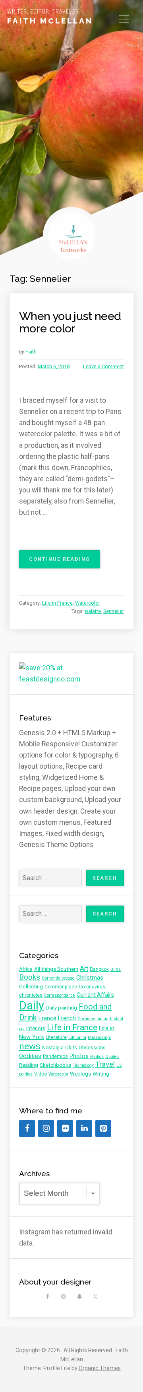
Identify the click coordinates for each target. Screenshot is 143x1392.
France (47, 1018)
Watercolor (87, 603)
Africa (26, 969)
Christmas (89, 977)
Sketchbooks (55, 1065)
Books (29, 977)
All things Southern (56, 969)
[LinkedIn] (84, 1128)
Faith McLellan (50, 20)
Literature (56, 1037)
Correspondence (59, 995)
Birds (115, 969)
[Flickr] (65, 1128)
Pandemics (55, 1056)
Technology (83, 1065)
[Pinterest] (103, 1128)
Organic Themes (100, 1368)
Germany (86, 1018)
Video (40, 1074)
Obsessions (92, 1047)
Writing (101, 1074)
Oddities (30, 1056)
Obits (71, 1047)
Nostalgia (53, 1047)
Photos (79, 1056)
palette (93, 611)
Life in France (57, 603)
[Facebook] (27, 1128)
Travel (105, 1064)
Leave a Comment (103, 366)
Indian (102, 1018)
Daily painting (61, 1008)
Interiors (35, 1028)
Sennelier (113, 611)
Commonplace (60, 987)
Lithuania (77, 1037)
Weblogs (80, 1074)
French (67, 1018)
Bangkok (99, 969)
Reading (28, 1065)
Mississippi (99, 1037)
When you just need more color (70, 322)
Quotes (112, 1056)
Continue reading (64, 562)
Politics (97, 1056)
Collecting (31, 987)
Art (84, 968)
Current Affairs (95, 995)
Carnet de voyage (58, 978)
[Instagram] (46, 1128)
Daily (31, 1005)
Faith (31, 352)
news (30, 1046)
